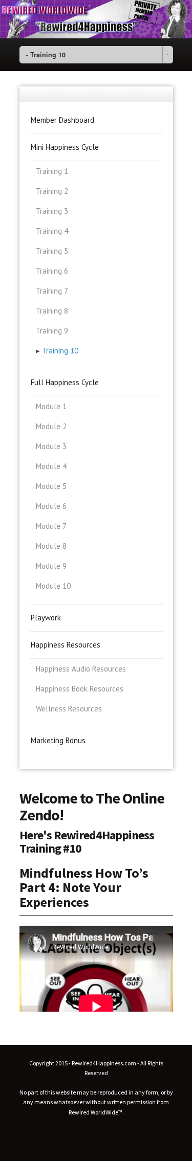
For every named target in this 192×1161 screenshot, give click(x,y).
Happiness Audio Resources (81, 669)
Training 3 (52, 211)
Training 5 (52, 251)
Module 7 (51, 526)
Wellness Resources (69, 708)
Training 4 (52, 231)
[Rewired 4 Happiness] (96, 19)
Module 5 (51, 486)
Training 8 (52, 311)
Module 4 (51, 466)
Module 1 (51, 406)
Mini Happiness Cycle (65, 147)
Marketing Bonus (58, 740)
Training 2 (52, 191)
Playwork (46, 617)
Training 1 (52, 171)
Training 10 (60, 350)
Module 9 (51, 566)
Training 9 (52, 331)
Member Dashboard (62, 120)
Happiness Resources (65, 645)
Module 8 (51, 546)
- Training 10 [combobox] (46, 54)
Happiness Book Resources (79, 689)
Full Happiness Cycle (65, 382)
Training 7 (52, 291)
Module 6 (51, 506)
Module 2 (51, 426)
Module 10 (53, 586)
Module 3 (51, 446)
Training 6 (52, 271)
